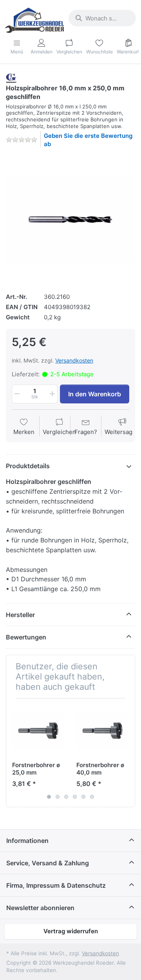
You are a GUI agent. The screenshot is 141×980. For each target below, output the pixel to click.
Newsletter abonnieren (40, 908)
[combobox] (102, 18)
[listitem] (70, 219)
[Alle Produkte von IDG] (11, 77)
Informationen (27, 840)
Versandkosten (74, 360)
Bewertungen (26, 637)
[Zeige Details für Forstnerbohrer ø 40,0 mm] (102, 730)
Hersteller (20, 615)
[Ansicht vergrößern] (70, 219)
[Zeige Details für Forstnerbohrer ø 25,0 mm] (38, 730)
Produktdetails (28, 466)
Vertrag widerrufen (70, 931)
